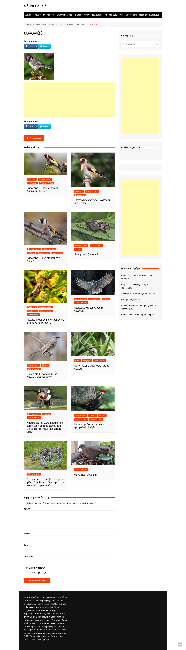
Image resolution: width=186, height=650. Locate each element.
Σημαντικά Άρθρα (64, 15)
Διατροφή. (31, 179)
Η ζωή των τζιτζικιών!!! (86, 254)
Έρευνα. (92, 415)
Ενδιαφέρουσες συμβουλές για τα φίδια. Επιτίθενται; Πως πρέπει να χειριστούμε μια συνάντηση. (46, 482)
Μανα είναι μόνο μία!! (86, 474)
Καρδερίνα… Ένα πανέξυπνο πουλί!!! (138, 294)
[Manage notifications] (180, 644)
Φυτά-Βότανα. (33, 315)
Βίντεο (78, 15)
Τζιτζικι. (78, 249)
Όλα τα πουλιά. (92, 191)
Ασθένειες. (32, 307)
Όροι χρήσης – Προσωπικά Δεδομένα (142, 15)
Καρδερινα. (32, 183)
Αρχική (28, 15)
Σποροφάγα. (79, 195)
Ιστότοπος (28, 556)
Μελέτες (31, 253)
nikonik (27, 639)
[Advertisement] (69, 99)
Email (26, 545)
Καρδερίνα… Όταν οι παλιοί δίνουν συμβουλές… (136, 277)
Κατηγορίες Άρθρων (93, 15)
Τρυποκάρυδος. (96, 419)
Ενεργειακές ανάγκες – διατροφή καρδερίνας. (135, 286)
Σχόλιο (27, 509)
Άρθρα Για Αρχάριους (44, 15)
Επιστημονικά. (49, 249)
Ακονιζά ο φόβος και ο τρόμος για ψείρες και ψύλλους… (139, 307)
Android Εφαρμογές (114, 15)
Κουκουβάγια (94, 299)
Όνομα (27, 533)
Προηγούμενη (35, 138)
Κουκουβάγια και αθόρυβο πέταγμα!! (137, 315)
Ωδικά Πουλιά (35, 6)
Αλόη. (77, 361)
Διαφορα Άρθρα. (45, 179)
